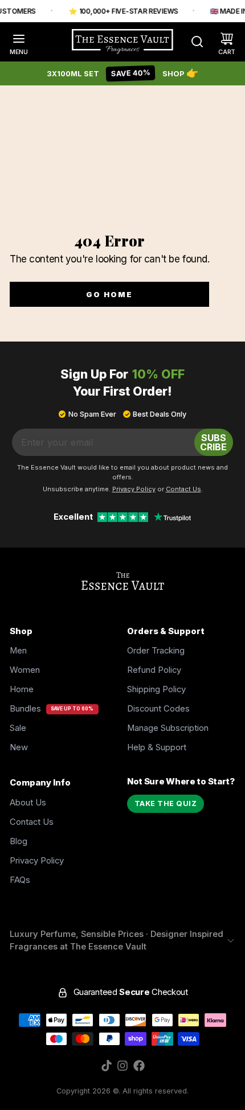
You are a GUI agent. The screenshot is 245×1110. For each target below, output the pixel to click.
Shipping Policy (156, 689)
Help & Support (156, 747)
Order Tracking (156, 651)
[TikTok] (106, 1065)
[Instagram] (122, 1065)
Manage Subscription (168, 728)
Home (22, 689)
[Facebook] (139, 1065)
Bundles (25, 709)
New (19, 747)
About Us (28, 802)
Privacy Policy (37, 861)
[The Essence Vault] (122, 41)
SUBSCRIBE (213, 442)
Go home (109, 294)
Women (25, 670)
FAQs (20, 880)
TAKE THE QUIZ (165, 803)
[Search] (192, 41)
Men (18, 651)
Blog (18, 841)
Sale (18, 728)
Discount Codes (158, 709)
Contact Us (32, 822)
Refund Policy (154, 670)
